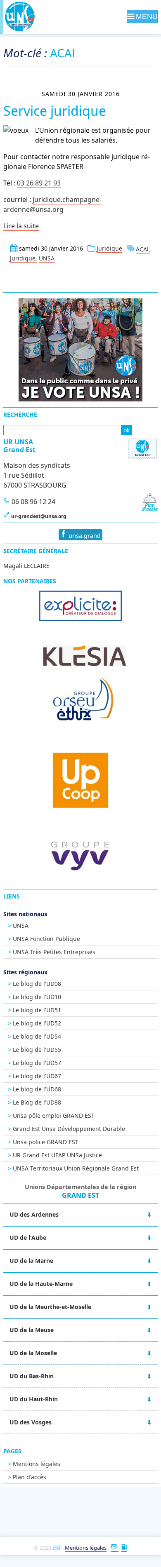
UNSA (46, 258)
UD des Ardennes (34, 1214)
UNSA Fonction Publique (46, 939)
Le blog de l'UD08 (37, 984)
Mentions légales (36, 1464)
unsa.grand (84, 536)
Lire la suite (21, 225)
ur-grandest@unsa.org (38, 516)
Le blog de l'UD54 (37, 1036)
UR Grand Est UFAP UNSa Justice (57, 1155)
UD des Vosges (30, 1422)
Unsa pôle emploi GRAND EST (54, 1115)
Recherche (20, 414)
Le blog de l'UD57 (37, 1063)
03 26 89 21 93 (39, 183)
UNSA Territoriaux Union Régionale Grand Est (76, 1168)
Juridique (109, 248)
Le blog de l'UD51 (37, 1010)
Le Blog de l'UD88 (37, 1102)
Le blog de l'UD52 (37, 1023)
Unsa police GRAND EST (45, 1142)
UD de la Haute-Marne (41, 1284)
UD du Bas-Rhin (31, 1376)
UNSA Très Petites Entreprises (54, 952)
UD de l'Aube (27, 1237)
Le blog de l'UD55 (37, 1049)
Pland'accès (150, 507)
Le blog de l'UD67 (37, 1076)
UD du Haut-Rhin (33, 1399)
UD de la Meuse (31, 1330)
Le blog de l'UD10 (37, 997)
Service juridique (54, 111)
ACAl (142, 249)
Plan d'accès (29, 1477)
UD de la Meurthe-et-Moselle (50, 1307)
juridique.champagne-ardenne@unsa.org (52, 204)
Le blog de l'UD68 (37, 1089)
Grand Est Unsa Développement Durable (69, 1129)
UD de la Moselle (33, 1353)
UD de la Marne (31, 1260)
